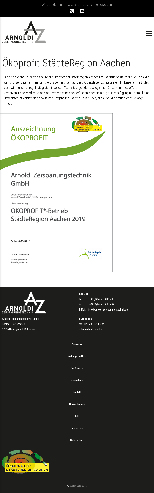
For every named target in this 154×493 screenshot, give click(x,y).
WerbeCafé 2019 (78, 485)
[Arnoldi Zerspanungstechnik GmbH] (24, 41)
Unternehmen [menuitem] (77, 380)
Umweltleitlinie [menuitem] (77, 404)
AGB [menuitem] (77, 416)
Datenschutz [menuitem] (77, 440)
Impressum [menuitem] (77, 428)
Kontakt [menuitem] (77, 392)
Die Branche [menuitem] (77, 368)
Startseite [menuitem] (77, 344)
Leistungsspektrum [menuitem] (77, 356)
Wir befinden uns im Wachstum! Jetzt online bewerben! (77, 5)
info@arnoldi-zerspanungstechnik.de (108, 309)
